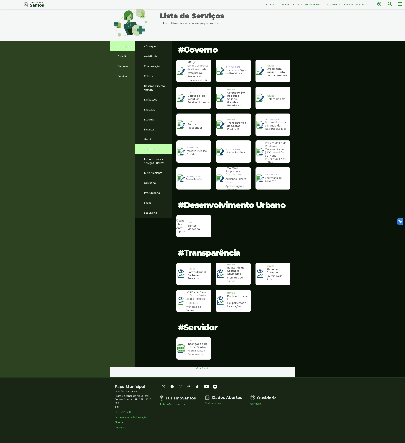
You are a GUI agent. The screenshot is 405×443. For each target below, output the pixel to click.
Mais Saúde (202, 368)
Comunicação (152, 66)
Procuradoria (152, 193)
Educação (149, 109)
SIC (370, 4)
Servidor (123, 76)
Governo (149, 149)
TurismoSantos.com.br (172, 404)
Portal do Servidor (280, 4)
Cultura (148, 76)
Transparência (354, 4)
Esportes (149, 119)
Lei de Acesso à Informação (131, 417)
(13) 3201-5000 (123, 412)
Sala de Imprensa (310, 4)
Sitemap (119, 422)
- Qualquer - (125, 46)
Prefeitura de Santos (34, 4)
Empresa (123, 66)
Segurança (150, 212)
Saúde (147, 202)
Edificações (150, 99)
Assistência (150, 56)
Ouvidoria (333, 4)
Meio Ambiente (153, 173)
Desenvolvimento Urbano (154, 87)
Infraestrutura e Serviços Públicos (154, 161)
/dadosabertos (213, 403)
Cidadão (122, 56)
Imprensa (120, 427)
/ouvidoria (255, 404)
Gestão (148, 139)
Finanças (149, 129)
